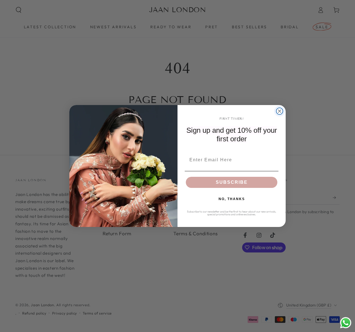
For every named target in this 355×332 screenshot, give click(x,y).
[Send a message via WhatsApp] (345, 322)
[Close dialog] (279, 111)
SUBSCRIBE (232, 182)
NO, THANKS (232, 199)
